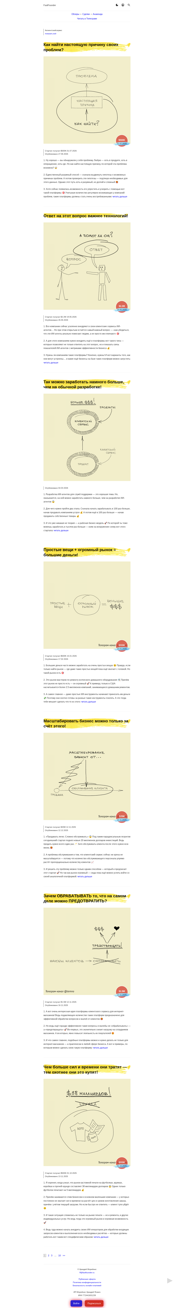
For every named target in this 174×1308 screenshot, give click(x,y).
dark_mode (117, 5)
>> (64, 1255)
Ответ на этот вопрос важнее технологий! (86, 216)
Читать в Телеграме (87, 18)
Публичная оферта (87, 1279)
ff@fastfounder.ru (87, 1272)
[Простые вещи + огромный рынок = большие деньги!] (87, 648)
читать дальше (119, 196)
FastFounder (50, 5)
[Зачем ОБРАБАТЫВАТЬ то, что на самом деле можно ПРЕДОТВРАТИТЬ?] (87, 994)
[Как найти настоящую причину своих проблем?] (87, 143)
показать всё (50, 33)
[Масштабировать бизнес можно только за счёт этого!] (87, 819)
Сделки (86, 14)
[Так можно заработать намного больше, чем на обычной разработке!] (87, 480)
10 (59, 1255)
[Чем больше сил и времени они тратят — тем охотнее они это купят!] (87, 1165)
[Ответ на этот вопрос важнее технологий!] (87, 309)
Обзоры (75, 14)
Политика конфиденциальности (87, 1282)
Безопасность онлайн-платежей (87, 1285)
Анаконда (97, 14)
